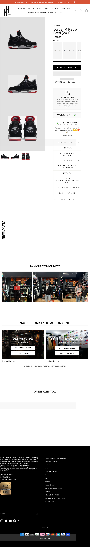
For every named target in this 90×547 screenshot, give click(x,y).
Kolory (56, 40)
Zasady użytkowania (67, 187)
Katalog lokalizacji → (9, 361)
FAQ (46, 468)
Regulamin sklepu (51, 461)
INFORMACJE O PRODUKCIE (67, 154)
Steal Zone (30, 9)
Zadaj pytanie (67, 193)
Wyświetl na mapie (23, 348)
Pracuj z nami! (50, 485)
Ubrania (55, 9)
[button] (67, 73)
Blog (46, 478)
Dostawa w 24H (33, 12)
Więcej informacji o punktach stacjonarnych (45, 366)
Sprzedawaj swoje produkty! (54, 488)
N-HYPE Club (49, 502)
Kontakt (47, 475)
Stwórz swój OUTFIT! (52, 495)
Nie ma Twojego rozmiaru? (67, 167)
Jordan (57, 26)
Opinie (47, 481)
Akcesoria (66, 9)
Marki (39, 9)
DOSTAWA (67, 148)
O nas (60, 12)
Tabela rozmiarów (51, 471)
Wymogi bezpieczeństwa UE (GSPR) (67, 180)
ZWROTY (67, 173)
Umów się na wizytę (67, 353)
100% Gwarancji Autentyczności (55, 458)
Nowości (21, 9)
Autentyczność (67, 142)
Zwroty (47, 465)
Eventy (47, 492)
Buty (47, 9)
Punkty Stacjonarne (48, 12)
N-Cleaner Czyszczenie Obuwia (55, 498)
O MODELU (67, 160)
